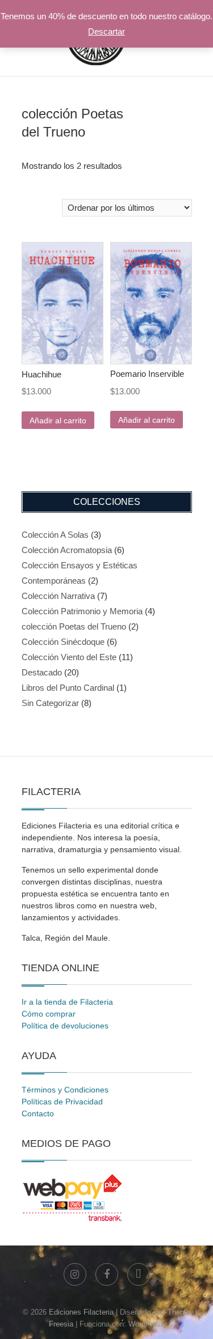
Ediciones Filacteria (81, 1312)
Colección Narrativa (58, 596)
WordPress (146, 1324)
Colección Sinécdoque (63, 642)
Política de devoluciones (65, 1025)
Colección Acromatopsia (67, 550)
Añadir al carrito (58, 420)
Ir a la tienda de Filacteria (67, 1001)
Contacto (38, 1113)
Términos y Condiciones (65, 1089)
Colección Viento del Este (69, 657)
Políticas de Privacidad (62, 1101)
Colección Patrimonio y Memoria (82, 611)
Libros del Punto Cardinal (68, 687)
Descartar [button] (106, 31)
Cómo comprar (49, 1013)
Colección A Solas (55, 534)
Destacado (42, 672)
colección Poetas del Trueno (74, 626)
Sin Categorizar (50, 703)
